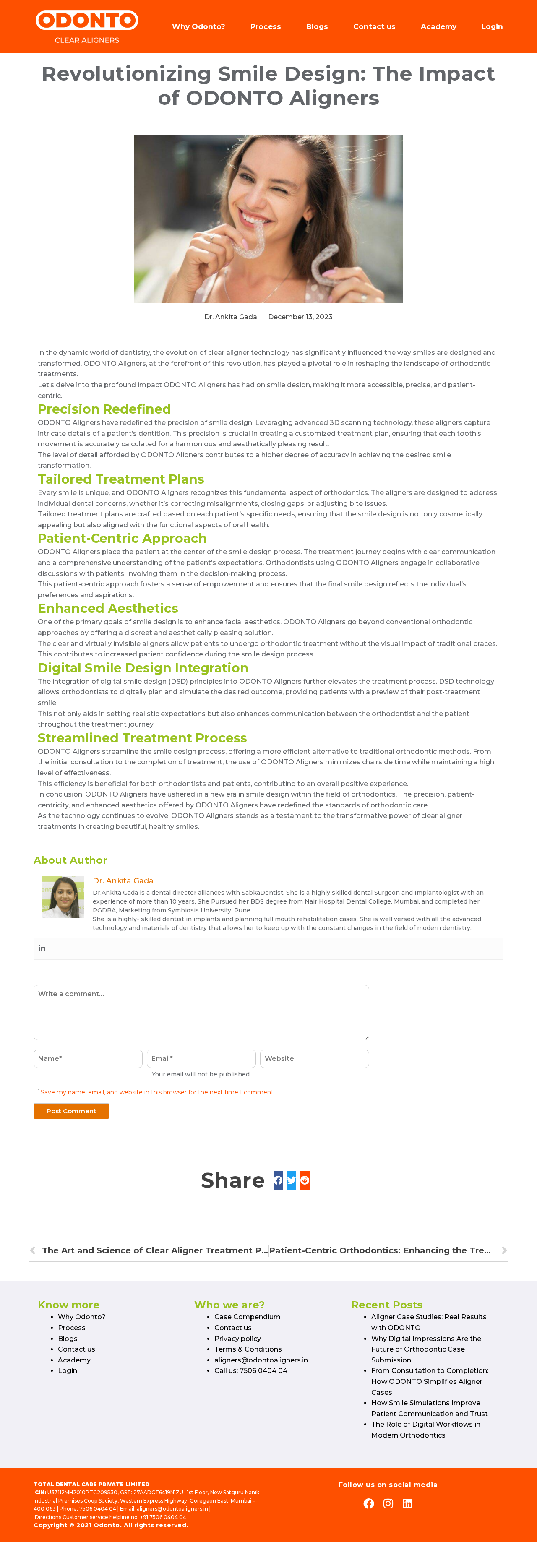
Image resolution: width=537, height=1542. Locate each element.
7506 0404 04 (97, 1509)
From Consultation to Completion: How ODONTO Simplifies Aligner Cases (429, 1381)
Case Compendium (247, 1317)
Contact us (374, 26)
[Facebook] (368, 1503)
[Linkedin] (42, 948)
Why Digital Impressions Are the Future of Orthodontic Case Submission (426, 1349)
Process (265, 26)
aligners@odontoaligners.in (261, 1360)
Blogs (317, 26)
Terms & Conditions (248, 1349)
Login (492, 26)
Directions (48, 1517)
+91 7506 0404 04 (163, 1517)
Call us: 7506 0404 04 (250, 1371)
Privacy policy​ (237, 1339)
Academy (438, 26)
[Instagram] (388, 1503)
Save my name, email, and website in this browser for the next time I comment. (158, 1092)
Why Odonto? (198, 26)
